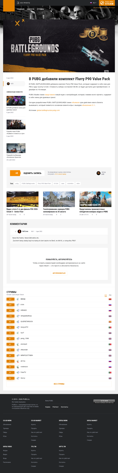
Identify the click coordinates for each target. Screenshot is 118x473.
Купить (33, 424)
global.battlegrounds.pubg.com (48, 110)
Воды (5, 458)
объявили (75, 102)
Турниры (6, 428)
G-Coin (56, 183)
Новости (30, 9)
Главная (20, 9)
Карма (47, 407)
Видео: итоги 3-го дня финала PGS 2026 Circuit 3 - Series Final (22, 210)
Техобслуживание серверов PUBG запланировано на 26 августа (56, 210)
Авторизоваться (59, 273)
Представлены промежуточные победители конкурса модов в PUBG (94, 210)
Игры (4, 436)
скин (62, 183)
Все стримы (59, 384)
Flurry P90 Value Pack (44, 183)
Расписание (7, 462)
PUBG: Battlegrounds (28, 183)
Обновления (7, 424)
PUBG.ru (14, 404)
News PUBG (49, 400)
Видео (5, 454)
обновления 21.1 (88, 105)
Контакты (64, 407)
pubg (17, 183)
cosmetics (70, 183)
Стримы (40, 9)
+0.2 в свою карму (60, 174)
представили (50, 95)
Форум (5, 450)
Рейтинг (56, 407)
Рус (110, 295)
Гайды (5, 432)
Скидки (33, 440)
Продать (34, 428)
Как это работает (36, 432)
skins (78, 183)
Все (106, 295)
